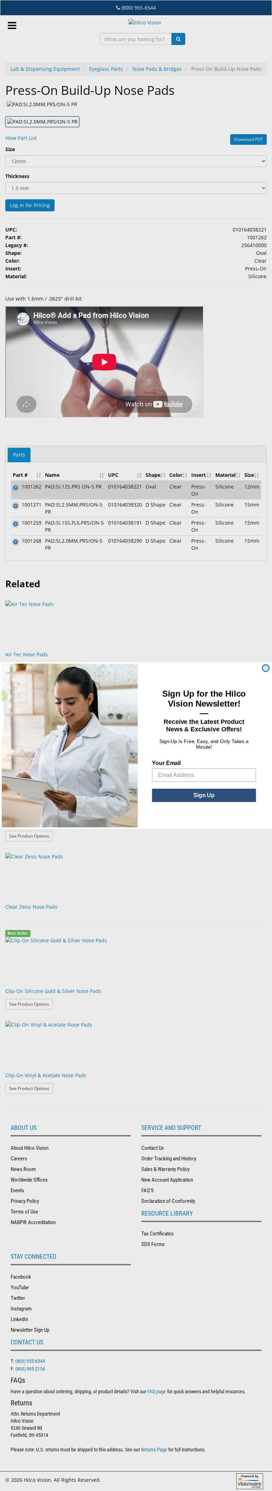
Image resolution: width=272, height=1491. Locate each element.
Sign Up (204, 795)
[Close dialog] (265, 668)
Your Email (166, 763)
